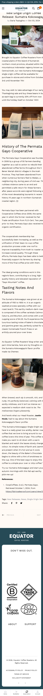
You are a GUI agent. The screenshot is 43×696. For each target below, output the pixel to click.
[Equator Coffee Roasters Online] (21, 8)
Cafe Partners (12, 646)
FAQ (30, 636)
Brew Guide (12, 636)
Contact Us (30, 628)
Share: (5, 503)
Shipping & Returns (30, 640)
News (23, 499)
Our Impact (13, 632)
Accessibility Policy (14, 670)
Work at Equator (12, 640)
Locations (30, 632)
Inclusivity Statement (21, 678)
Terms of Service (21, 674)
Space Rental (12, 650)
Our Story (12, 628)
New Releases (13, 499)
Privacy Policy (31, 670)
